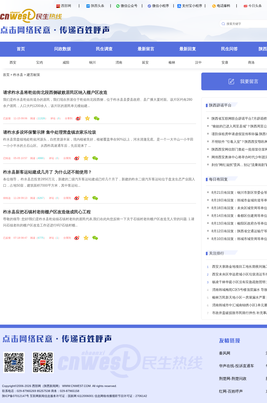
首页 (21, 48)
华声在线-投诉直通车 (236, 366)
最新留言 (146, 48)
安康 (225, 62)
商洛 (251, 62)
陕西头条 (97, 6)
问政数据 (62, 48)
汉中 (198, 62)
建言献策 (33, 75)
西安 (13, 62)
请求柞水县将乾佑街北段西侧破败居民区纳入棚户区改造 (55, 92)
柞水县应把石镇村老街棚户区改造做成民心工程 (47, 212)
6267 (41, 198)
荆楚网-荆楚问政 (233, 379)
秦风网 (224, 353)
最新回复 (187, 48)
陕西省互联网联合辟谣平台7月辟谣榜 (239, 118)
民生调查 (104, 48)
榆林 (172, 62)
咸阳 (66, 62)
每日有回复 (218, 179)
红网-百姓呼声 (231, 391)
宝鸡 (39, 62)
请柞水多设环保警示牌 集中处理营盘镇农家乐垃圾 (49, 132)
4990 (41, 158)
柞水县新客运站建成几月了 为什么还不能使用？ (47, 172)
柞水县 (18, 75)
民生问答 (229, 48)
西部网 (66, 6)
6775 (41, 237)
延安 (145, 62)
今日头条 (255, 6)
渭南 (119, 62)
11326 (41, 118)
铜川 (92, 62)
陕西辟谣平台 (220, 105)
